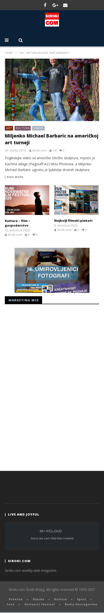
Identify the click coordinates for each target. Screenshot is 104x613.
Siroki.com (39, 150)
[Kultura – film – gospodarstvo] (27, 200)
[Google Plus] (55, 5)
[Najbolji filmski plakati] (76, 200)
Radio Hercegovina (81, 604)
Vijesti (39, 128)
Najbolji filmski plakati (73, 220)
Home (9, 53)
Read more (15, 177)
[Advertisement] (41, 386)
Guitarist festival (39, 604)
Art (9, 128)
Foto (11, 604)
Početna (16, 599)
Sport (81, 599)
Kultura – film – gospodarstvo (17, 223)
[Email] (65, 5)
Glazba (38, 599)
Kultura (23, 128)
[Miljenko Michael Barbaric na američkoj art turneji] (52, 90)
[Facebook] (45, 5)
